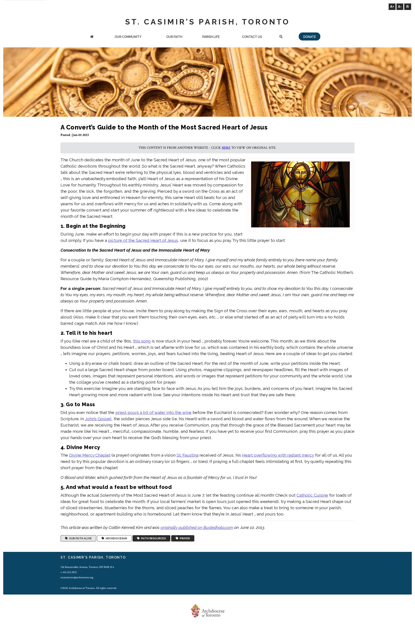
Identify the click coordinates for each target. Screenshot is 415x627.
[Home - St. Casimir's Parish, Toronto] (91, 37)
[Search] (281, 37)
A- (400, 7)
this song (142, 341)
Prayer (184, 538)
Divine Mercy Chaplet (89, 455)
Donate (309, 37)
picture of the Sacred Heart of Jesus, (143, 240)
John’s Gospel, (99, 418)
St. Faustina (187, 455)
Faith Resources (153, 538)
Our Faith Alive (80, 538)
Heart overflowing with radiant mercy (278, 455)
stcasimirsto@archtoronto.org (77, 577)
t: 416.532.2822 (69, 572)
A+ (392, 7)
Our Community (128, 37)
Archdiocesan (115, 538)
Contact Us (252, 37)
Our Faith (174, 37)
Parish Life (211, 37)
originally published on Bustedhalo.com (197, 527)
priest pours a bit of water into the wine (153, 412)
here (226, 147)
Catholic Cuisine (312, 495)
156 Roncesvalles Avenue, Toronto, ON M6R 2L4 (87, 567)
